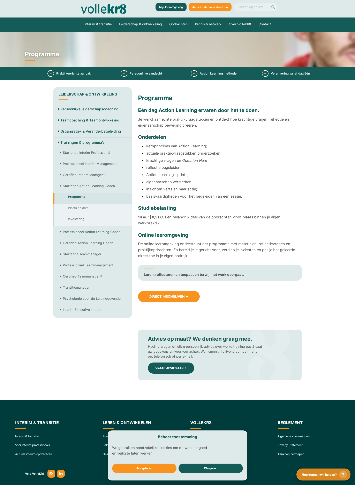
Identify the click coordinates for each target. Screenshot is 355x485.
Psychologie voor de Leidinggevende (92, 298)
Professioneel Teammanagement (88, 265)
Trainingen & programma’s (82, 142)
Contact (264, 24)
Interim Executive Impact (82, 310)
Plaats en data (78, 208)
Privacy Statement (290, 445)
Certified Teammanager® (82, 276)
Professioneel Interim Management (90, 164)
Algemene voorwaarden (294, 436)
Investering (76, 219)
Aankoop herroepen (291, 454)
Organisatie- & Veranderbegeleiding (90, 131)
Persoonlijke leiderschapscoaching (89, 109)
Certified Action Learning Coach (88, 243)
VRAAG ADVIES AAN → (171, 368)
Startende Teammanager (82, 254)
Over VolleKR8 (240, 24)
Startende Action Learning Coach (89, 186)
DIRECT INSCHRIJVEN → (169, 296)
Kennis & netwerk (208, 24)
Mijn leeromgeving (171, 7)
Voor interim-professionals (32, 445)
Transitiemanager (76, 287)
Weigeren (211, 468)
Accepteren (144, 468)
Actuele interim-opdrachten (210, 7)
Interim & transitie (98, 24)
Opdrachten (178, 24)
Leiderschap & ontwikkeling (140, 24)
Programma (76, 197)
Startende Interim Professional (86, 152)
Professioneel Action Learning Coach (91, 232)
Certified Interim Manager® (84, 175)
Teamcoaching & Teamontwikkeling (89, 120)
